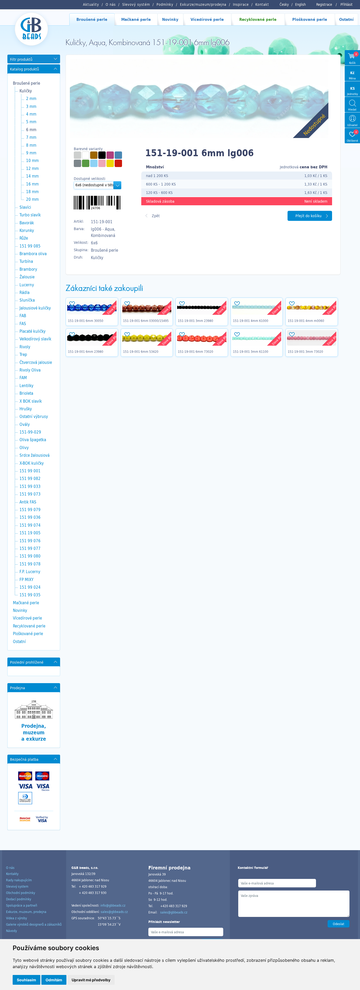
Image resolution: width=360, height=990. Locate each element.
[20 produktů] (118, 155)
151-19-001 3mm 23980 (195, 320)
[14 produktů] (110, 163)
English (300, 4)
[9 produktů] (94, 155)
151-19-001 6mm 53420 (140, 351)
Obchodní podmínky (20, 892)
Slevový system (17, 886)
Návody (11, 930)
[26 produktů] (94, 163)
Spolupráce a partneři (21, 905)
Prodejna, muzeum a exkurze (33, 732)
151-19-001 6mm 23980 (85, 351)
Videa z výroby (16, 918)
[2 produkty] (77, 163)
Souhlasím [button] (26, 980)
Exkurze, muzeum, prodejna (26, 911)
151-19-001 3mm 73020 (305, 351)
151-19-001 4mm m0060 (306, 320)
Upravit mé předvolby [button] (91, 980)
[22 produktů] (77, 155)
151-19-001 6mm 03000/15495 (146, 320)
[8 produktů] (102, 163)
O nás (10, 867)
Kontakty (12, 873)
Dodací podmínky (18, 899)
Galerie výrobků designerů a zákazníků (34, 924)
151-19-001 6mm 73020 (195, 351)
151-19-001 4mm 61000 (250, 320)
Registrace (324, 4)
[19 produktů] (85, 155)
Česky (284, 4)
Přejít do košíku (308, 215)
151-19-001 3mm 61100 (250, 351)
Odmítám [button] (54, 980)
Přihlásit (346, 4)
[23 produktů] (110, 155)
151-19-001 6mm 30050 (85, 320)
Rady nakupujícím (19, 880)
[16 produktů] (102, 155)
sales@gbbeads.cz (114, 911)
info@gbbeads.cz (112, 905)
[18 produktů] (118, 163)
